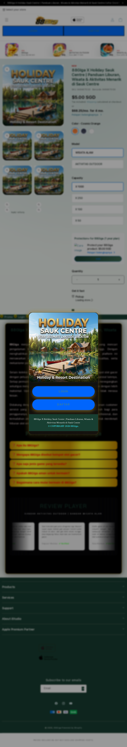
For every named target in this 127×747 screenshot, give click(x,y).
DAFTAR (63, 404)
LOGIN (63, 391)
